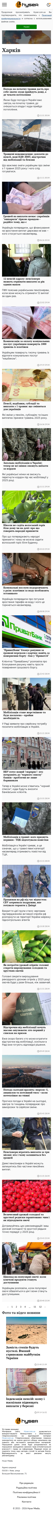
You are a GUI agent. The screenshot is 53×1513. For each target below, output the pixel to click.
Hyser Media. (33, 1508)
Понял (26, 27)
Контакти (26, 1502)
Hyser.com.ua (29, 1431)
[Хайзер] (27, 4)
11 (35, 1307)
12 (40, 1307)
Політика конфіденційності (26, 1492)
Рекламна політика (26, 1497)
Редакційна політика (26, 1488)
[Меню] (4, 4)
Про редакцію (26, 1483)
